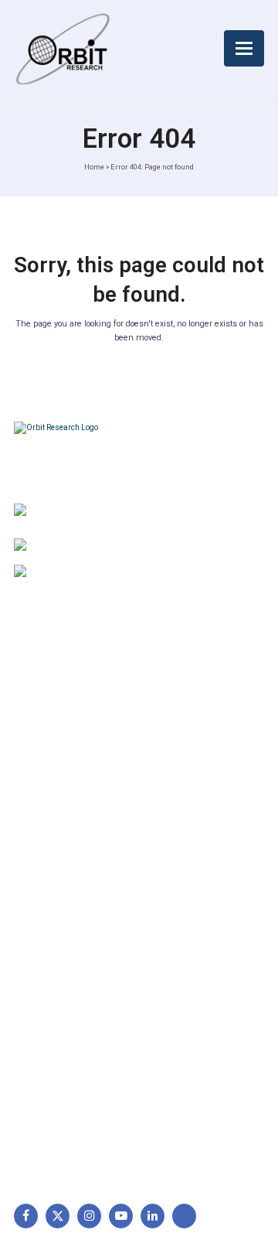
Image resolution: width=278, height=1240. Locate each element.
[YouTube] (121, 1216)
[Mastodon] (184, 1216)
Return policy (185, 718)
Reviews (42, 766)
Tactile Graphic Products (83, 997)
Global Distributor (195, 694)
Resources (48, 790)
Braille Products (61, 923)
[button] (244, 48)
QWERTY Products (68, 972)
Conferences (184, 790)
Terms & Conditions (201, 742)
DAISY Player (54, 948)
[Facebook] (26, 1216)
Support (42, 718)
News (35, 742)
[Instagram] (89, 1216)
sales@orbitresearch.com (133, 573)
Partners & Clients (66, 839)
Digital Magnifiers (64, 1129)
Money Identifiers (65, 1046)
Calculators (50, 1021)
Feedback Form (190, 815)
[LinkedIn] (152, 1216)
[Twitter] (58, 1216)
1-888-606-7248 (114, 547)
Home (94, 166)
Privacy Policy (187, 766)
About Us (45, 694)
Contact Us (49, 815)
